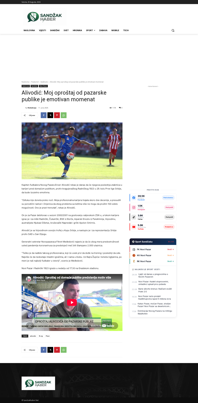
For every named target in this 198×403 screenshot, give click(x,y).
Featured (35, 82)
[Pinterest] (57, 115)
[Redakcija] (23, 107)
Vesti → (170, 249)
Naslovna (25, 82)
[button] (172, 30)
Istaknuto (44, 82)
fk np (41, 336)
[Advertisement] (99, 55)
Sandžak (34, 86)
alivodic (33, 336)
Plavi (48, 336)
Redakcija (32, 108)
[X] (50, 115)
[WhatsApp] (64, 115)
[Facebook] (44, 115)
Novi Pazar (43, 86)
